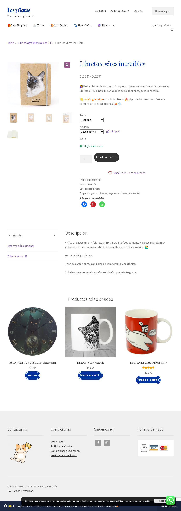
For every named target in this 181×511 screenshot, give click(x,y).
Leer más (33, 375)
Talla (83, 115)
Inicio (10, 43)
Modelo (84, 127)
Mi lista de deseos (120, 11)
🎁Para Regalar (17, 25)
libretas (103, 193)
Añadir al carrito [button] (90, 375)
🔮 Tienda (104, 25)
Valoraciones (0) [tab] (17, 256)
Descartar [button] (171, 506)
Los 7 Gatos (18, 10)
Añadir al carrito (107, 157)
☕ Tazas (38, 25)
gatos (94, 193)
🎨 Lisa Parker (59, 25)
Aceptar (163, 500)
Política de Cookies (62, 446)
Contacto (137, 11)
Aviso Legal (57, 442)
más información (142, 501)
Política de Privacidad (20, 491)
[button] (67, 65)
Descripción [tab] (14, 235)
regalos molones (118, 193)
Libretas (95, 188)
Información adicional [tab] (20, 245)
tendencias (134, 193)
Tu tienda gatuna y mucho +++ (34, 43)
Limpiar (115, 131)
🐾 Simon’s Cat (82, 25)
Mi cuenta (100, 11)
